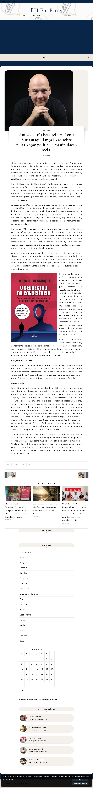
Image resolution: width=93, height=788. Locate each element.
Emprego (24, 599)
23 (52, 674)
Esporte (23, 604)
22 (47, 674)
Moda (22, 625)
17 (22, 674)
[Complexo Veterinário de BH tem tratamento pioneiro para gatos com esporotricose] (10, 475)
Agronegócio (25, 552)
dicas (22, 464)
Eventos (23, 610)
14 (42, 669)
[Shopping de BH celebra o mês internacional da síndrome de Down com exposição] (83, 475)
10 (22, 669)
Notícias (23, 636)
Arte (22, 557)
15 (47, 669)
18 (27, 674)
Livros (22, 620)
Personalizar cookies (80, 783)
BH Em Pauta (46, 10)
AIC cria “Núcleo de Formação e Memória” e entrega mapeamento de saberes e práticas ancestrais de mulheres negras (17, 510)
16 (52, 669)
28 (42, 679)
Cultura (23, 583)
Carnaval (24, 568)
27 (37, 679)
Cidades (23, 573)
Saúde (23, 641)
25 (27, 679)
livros (29, 464)
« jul (21, 690)
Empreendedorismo (29, 594)
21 (42, 674)
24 (22, 679)
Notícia (46, 130)
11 (26, 669)
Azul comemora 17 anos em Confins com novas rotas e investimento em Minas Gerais (38, 729)
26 (32, 679)
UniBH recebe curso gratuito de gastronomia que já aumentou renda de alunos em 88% (38, 761)
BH (8, 464)
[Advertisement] (46, 37)
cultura (15, 464)
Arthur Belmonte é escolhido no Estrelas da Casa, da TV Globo (38, 750)
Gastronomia (25, 615)
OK (80, 780)
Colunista (24, 578)
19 (32, 674)
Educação (24, 589)
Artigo (22, 563)
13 (37, 669)
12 (32, 669)
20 (37, 674)
